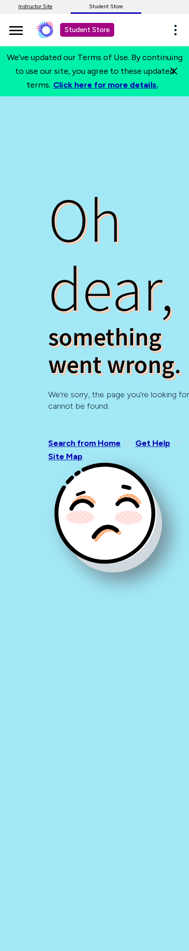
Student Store (106, 6)
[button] (178, 30)
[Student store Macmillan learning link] (52, 30)
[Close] (174, 71)
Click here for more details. (105, 85)
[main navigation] (16, 28)
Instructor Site (35, 6)
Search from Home (84, 443)
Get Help (152, 443)
